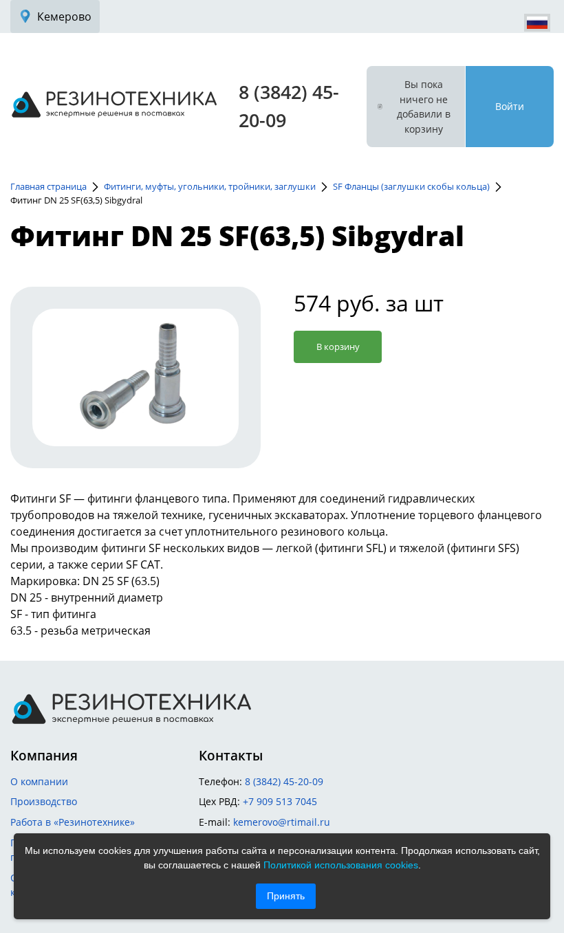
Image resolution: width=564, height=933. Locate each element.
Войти (509, 106)
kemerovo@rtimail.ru (281, 821)
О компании (39, 781)
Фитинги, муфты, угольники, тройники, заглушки (210, 186)
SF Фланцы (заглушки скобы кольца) (411, 186)
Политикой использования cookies (340, 864)
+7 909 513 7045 (280, 801)
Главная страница (48, 186)
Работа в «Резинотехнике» (72, 821)
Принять (286, 895)
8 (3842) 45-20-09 (284, 781)
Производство (43, 801)
